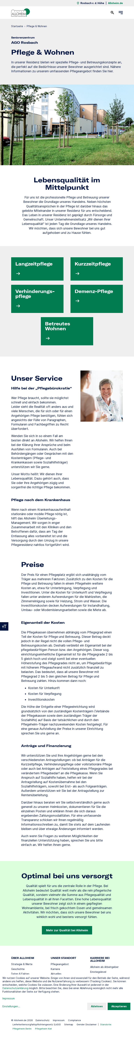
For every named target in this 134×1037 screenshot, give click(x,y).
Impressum (59, 1020)
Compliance (74, 1020)
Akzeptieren (119, 1006)
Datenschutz (42, 1020)
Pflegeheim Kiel (43, 1028)
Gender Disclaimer (87, 1024)
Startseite (17, 26)
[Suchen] (112, 12)
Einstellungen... (11, 1006)
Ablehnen (97, 1006)
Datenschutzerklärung (15, 988)
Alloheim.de (115, 3)
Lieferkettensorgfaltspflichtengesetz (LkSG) (37, 1024)
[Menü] (121, 12)
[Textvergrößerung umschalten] (4, 626)
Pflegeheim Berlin (22, 1028)
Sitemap (68, 1024)
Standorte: (106, 1024)
